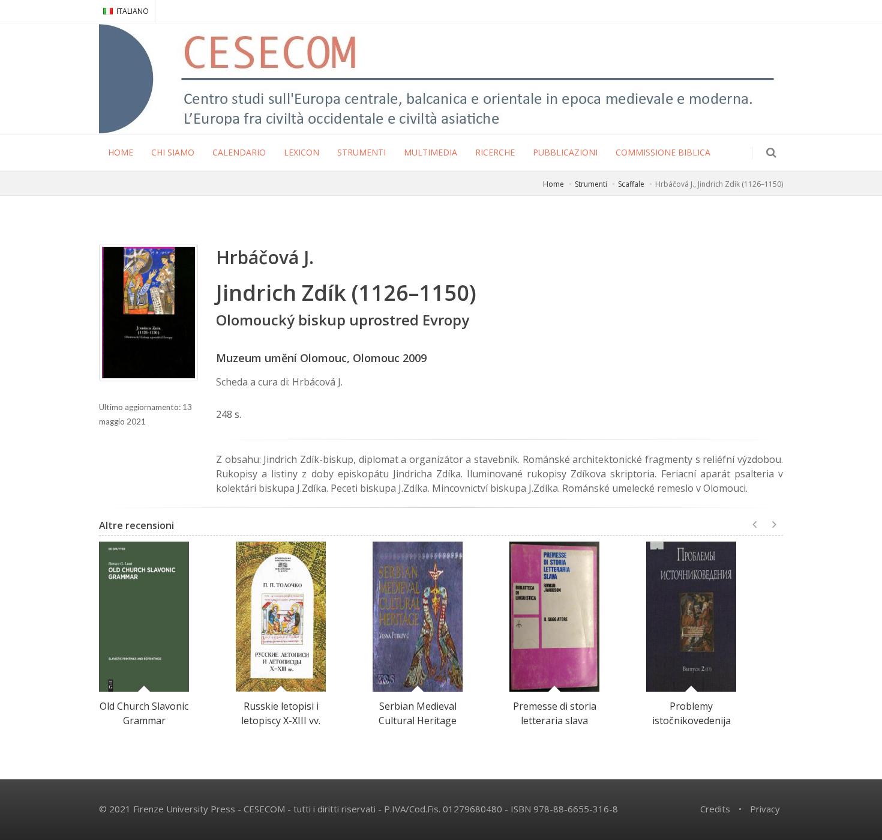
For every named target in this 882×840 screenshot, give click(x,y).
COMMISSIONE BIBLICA (663, 152)
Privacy (765, 809)
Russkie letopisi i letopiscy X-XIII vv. (280, 713)
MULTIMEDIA (430, 152)
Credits (715, 809)
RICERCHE (495, 152)
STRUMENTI (361, 152)
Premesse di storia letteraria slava (554, 713)
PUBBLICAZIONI (565, 152)
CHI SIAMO (172, 152)
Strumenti (591, 184)
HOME (120, 152)
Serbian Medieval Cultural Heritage (418, 713)
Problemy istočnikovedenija (691, 713)
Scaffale (631, 184)
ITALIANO (132, 11)
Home (553, 184)
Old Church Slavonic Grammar (144, 713)
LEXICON (301, 152)
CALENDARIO (239, 152)
